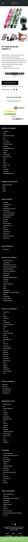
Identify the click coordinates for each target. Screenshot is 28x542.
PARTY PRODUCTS (7, 435)
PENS (4, 474)
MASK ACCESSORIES (6, 388)
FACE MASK (4, 386)
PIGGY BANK (6, 346)
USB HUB (5, 294)
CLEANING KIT (6, 312)
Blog (16, 535)
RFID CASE (5, 350)
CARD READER (6, 262)
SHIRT (4, 161)
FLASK (4, 320)
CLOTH (4, 410)
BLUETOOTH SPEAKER (7, 260)
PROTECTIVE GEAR (6, 391)
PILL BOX (5, 506)
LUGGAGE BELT (6, 500)
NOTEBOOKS (6, 468)
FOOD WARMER (6, 322)
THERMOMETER (5, 393)
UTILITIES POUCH (6, 231)
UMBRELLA (5, 367)
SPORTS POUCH (6, 360)
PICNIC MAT (5, 343)
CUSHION (5, 316)
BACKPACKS (5, 202)
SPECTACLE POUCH (7, 223)
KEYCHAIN (5, 423)
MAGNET (5, 427)
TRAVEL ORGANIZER (7, 510)
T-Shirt (13, 533)
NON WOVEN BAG (7, 217)
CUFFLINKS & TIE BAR (7, 144)
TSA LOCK (5, 515)
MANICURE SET (5, 249)
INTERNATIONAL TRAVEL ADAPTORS (11, 498)
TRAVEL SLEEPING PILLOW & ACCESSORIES (12, 513)
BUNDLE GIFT (5, 384)
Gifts (7, 533)
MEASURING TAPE (7, 339)
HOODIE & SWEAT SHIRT (8, 148)
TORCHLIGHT (6, 442)
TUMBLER (5, 365)
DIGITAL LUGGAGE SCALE (8, 494)
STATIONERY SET (6, 478)
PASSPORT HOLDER (7, 504)
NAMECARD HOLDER (7, 466)
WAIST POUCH (6, 234)
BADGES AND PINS (7, 404)
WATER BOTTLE (6, 369)
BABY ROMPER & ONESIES (8, 135)
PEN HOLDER (6, 470)
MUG (4, 341)
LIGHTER (5, 335)
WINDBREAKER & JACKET (8, 173)
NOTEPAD (5, 464)
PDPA (21, 535)
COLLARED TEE (6, 142)
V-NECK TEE (5, 171)
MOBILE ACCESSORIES (8, 284)
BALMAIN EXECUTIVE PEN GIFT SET (10, 455)
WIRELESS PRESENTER (8, 300)
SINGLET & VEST (6, 165)
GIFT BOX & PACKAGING (8, 324)
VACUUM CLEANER (7, 298)
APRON (4, 133)
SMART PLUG (6, 354)
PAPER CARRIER (6, 433)
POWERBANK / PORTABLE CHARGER (11, 292)
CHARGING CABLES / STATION (9, 264)
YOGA (4, 373)
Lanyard (20, 533)
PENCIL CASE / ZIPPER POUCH (9, 472)
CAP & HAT (5, 140)
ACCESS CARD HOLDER (8, 453)
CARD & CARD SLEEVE (8, 408)
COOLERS (5, 414)
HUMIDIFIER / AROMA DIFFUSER (10, 277)
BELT (4, 137)
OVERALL (5, 152)
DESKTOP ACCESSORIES (8, 269)
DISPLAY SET (5, 457)
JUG (4, 329)
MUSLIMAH (5, 150)
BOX (4, 406)
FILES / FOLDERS (6, 459)
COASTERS (5, 412)
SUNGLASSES (6, 169)
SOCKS (4, 167)
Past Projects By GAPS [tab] (14, 97)
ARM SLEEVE (5, 131)
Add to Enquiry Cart (10, 82)
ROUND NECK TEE (7, 156)
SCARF (4, 158)
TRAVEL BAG (5, 229)
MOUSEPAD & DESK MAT (8, 431)
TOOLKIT (5, 440)
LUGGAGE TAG (6, 502)
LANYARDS (5, 425)
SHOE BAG (5, 219)
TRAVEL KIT (5, 508)
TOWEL (4, 362)
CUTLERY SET (6, 318)
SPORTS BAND (6, 358)
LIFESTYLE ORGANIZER (8, 333)
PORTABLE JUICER (7, 348)
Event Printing (9, 535)
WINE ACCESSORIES (7, 371)
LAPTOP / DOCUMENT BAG (9, 213)
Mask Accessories (10, 86)
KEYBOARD (6, 279)
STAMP (4, 480)
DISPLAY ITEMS (6, 417)
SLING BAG (5, 221)
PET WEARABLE (6, 154)
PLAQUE (4, 189)
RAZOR (4, 288)
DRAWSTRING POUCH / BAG (9, 208)
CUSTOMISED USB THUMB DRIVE (10, 267)
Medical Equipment (19, 86)
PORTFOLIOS (6, 476)
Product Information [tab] (14, 101)
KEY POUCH (6, 331)
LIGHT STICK (5, 281)
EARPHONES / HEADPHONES (9, 271)
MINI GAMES (5, 429)
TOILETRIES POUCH (7, 225)
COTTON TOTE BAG (7, 204)
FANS (4, 421)
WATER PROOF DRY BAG (8, 236)
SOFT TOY (5, 356)
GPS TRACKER (6, 275)
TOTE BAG (5, 227)
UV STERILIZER (6, 296)
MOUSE (4, 286)
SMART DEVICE (6, 290)
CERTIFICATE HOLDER (7, 184)
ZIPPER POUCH (6, 238)
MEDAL (3, 187)
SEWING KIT (5, 352)
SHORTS (5, 163)
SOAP (4, 438)
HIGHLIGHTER (6, 461)
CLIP (4, 314)
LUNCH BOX (5, 337)
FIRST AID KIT (6, 496)
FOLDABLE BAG (6, 210)
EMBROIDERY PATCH (7, 419)
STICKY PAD (5, 482)
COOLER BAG (6, 206)
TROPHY (4, 191)
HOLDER (5, 326)
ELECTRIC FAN (6, 273)
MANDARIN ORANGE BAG (8, 215)
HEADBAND (5, 146)
